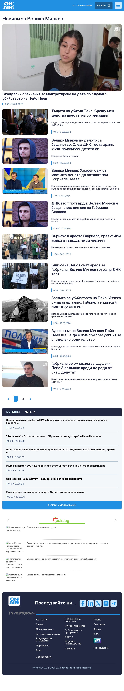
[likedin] (90, 603)
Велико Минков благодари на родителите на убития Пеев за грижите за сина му (83, 315)
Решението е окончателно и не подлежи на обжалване (80, 247)
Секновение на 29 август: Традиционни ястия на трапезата (44, 478)
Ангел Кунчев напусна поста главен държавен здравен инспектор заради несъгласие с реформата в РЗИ (67, 544)
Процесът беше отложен (64, 156)
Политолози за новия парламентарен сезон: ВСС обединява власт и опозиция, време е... (60, 451)
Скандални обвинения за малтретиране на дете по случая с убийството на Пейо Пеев (54, 96)
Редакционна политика (73, 620)
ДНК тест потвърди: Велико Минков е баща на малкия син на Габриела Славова (84, 207)
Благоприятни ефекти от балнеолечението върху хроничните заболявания (61, 559)
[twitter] (98, 603)
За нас (40, 624)
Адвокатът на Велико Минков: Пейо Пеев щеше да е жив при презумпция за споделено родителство (86, 335)
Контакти (41, 620)
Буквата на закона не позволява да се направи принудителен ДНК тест (84, 380)
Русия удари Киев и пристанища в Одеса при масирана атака (45, 492)
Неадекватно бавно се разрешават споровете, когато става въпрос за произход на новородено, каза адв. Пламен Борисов (85, 187)
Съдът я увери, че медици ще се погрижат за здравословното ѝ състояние (86, 123)
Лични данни (101, 648)
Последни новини (82, 5)
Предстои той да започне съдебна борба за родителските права (83, 220)
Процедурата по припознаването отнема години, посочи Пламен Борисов (86, 347)
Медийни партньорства (73, 642)
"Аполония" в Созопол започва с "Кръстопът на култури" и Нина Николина (53, 436)
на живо (102, 5)
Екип (38, 650)
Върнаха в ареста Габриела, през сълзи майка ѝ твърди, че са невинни (86, 238)
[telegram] (113, 603)
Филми (97, 629)
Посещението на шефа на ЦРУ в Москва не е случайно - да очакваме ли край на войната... (56, 421)
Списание (99, 624)
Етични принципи (75, 626)
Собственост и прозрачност (73, 631)
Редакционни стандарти (44, 639)
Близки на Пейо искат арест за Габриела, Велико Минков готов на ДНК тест (86, 269)
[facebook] (83, 603)
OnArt (97, 640)
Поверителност (45, 629)
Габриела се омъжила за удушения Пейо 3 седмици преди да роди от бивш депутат (82, 367)
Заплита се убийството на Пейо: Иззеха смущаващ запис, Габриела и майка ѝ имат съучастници (86, 302)
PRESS (69, 637)
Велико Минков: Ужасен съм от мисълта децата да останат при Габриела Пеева (79, 174)
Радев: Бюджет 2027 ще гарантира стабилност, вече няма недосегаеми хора (55, 465)
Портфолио (42, 645)
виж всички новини (62, 505)
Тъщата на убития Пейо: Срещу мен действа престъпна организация (82, 113)
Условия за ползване (48, 634)
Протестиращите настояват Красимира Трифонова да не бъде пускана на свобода (85, 282)
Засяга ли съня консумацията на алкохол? (46, 575)
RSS (96, 634)
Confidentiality (44, 657)
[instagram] (106, 603)
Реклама (70, 649)
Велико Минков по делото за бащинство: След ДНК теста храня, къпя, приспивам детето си (82, 144)
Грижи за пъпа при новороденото (42, 527)
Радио (97, 620)
